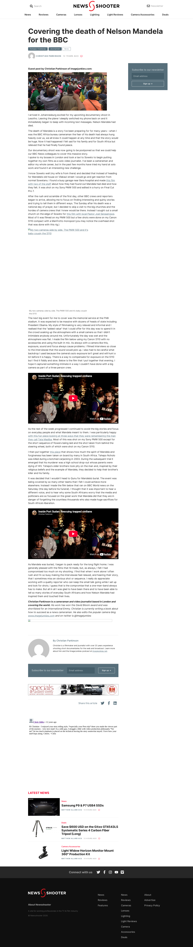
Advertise (149, 900)
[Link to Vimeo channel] (122, 872)
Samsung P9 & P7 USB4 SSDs (82, 805)
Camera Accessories (142, 14)
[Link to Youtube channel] (116, 872)
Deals (165, 14)
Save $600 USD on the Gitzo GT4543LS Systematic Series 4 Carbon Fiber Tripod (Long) (89, 830)
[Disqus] (73, 750)
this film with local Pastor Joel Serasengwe (90, 214)
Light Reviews (115, 14)
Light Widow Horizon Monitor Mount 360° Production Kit (87, 852)
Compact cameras (38, 49)
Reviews (43, 14)
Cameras (61, 14)
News (28, 14)
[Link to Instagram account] (110, 872)
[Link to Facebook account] (104, 872)
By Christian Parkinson (66, 640)
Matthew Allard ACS (71, 810)
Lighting (94, 14)
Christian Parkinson (48, 56)
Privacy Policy (152, 905)
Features (103, 905)
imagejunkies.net (99, 651)
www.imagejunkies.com (41, 615)
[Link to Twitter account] (98, 872)
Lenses (78, 14)
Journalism (55, 49)
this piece (55, 452)
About (147, 894)
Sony (66, 49)
